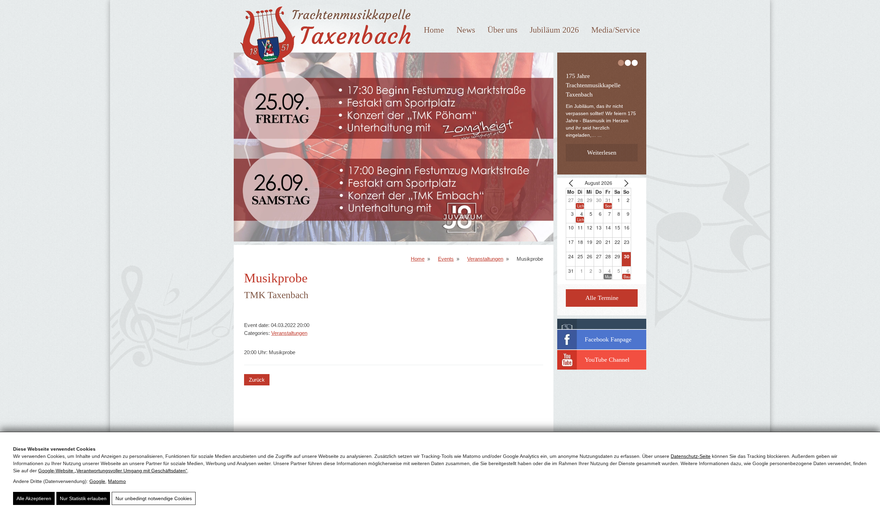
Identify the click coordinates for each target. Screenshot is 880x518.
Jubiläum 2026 (554, 29)
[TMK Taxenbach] (324, 68)
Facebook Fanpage (608, 339)
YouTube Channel (607, 359)
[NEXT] (624, 183)
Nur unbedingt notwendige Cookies (154, 498)
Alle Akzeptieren (33, 498)
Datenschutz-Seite (691, 456)
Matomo (117, 481)
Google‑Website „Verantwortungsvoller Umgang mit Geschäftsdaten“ (112, 470)
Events (446, 259)
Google (97, 481)
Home (434, 29)
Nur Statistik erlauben (83, 498)
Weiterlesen (602, 141)
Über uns (502, 29)
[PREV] (572, 183)
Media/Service (615, 29)
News (465, 29)
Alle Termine (601, 297)
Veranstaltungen (485, 259)
